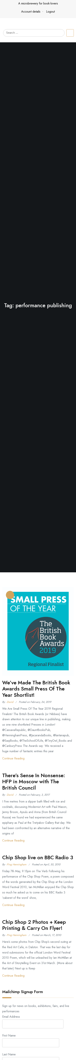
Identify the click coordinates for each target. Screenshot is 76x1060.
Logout (50, 11)
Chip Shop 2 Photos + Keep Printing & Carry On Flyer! (34, 925)
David (10, 702)
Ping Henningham (16, 864)
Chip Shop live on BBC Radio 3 (37, 857)
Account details (30, 11)
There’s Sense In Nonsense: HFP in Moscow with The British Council (33, 782)
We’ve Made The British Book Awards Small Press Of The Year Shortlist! (36, 689)
